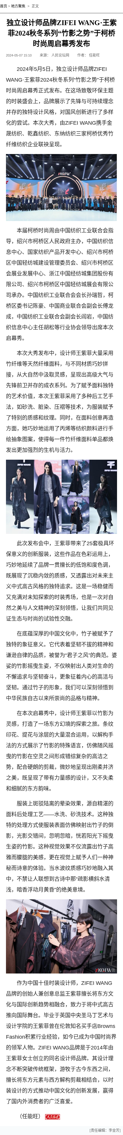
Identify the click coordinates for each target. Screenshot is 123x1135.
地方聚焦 (18, 6)
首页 (3, 6)
